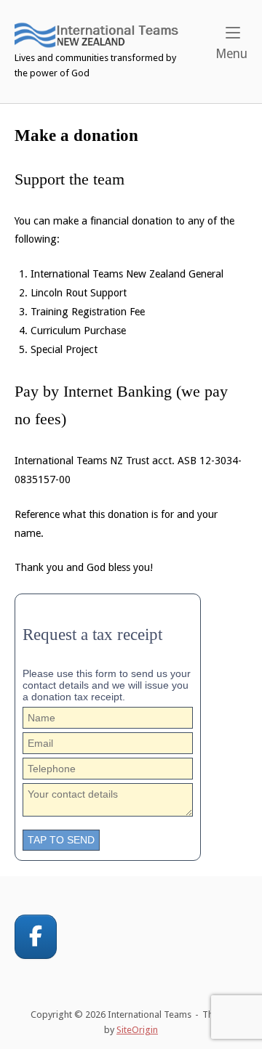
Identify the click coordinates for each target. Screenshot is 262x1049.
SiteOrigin (137, 1029)
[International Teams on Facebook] (36, 937)
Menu (231, 53)
